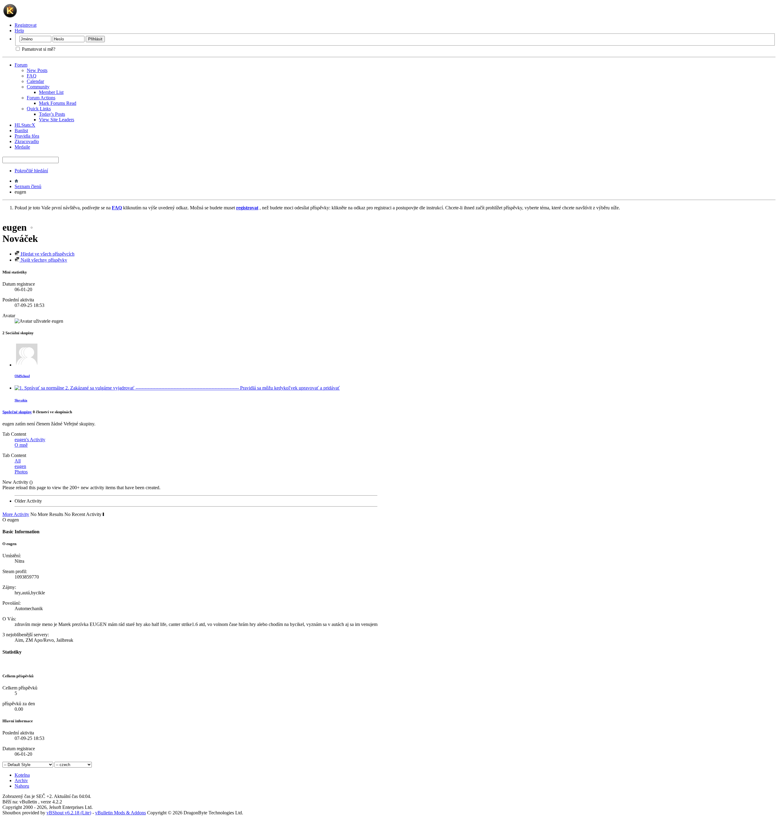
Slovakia (21, 400)
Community (38, 86)
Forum (21, 64)
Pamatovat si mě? (38, 49)
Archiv (21, 780)
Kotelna (22, 775)
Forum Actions (41, 97)
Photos (21, 471)
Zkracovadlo (27, 141)
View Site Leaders (56, 119)
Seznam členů (28, 186)
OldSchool (22, 376)
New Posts (37, 70)
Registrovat (25, 25)
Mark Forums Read (57, 103)
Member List (51, 92)
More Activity (15, 514)
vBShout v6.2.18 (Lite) (68, 812)
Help (19, 30)
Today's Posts (52, 114)
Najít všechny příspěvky (43, 260)
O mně (21, 445)
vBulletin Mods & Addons (120, 812)
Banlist (21, 130)
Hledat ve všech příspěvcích (46, 253)
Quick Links (39, 108)
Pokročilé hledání (31, 170)
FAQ (31, 75)
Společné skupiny (17, 412)
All (18, 460)
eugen (20, 466)
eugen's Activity (30, 439)
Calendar (35, 81)
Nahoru (22, 786)
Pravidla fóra (27, 136)
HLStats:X (25, 125)
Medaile (22, 147)
